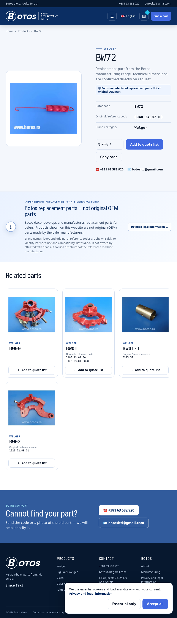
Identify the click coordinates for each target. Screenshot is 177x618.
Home (9, 31)
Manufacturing (150, 572)
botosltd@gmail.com (158, 3)
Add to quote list (144, 144)
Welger (61, 566)
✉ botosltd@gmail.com (145, 169)
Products (24, 31)
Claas (60, 578)
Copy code (108, 156)
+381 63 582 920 (129, 3)
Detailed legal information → (149, 226)
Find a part (161, 16)
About (145, 566)
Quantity (103, 144)
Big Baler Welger (67, 572)
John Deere (64, 589)
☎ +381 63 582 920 (109, 169)
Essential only (124, 603)
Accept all (155, 603)
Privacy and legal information (152, 580)
